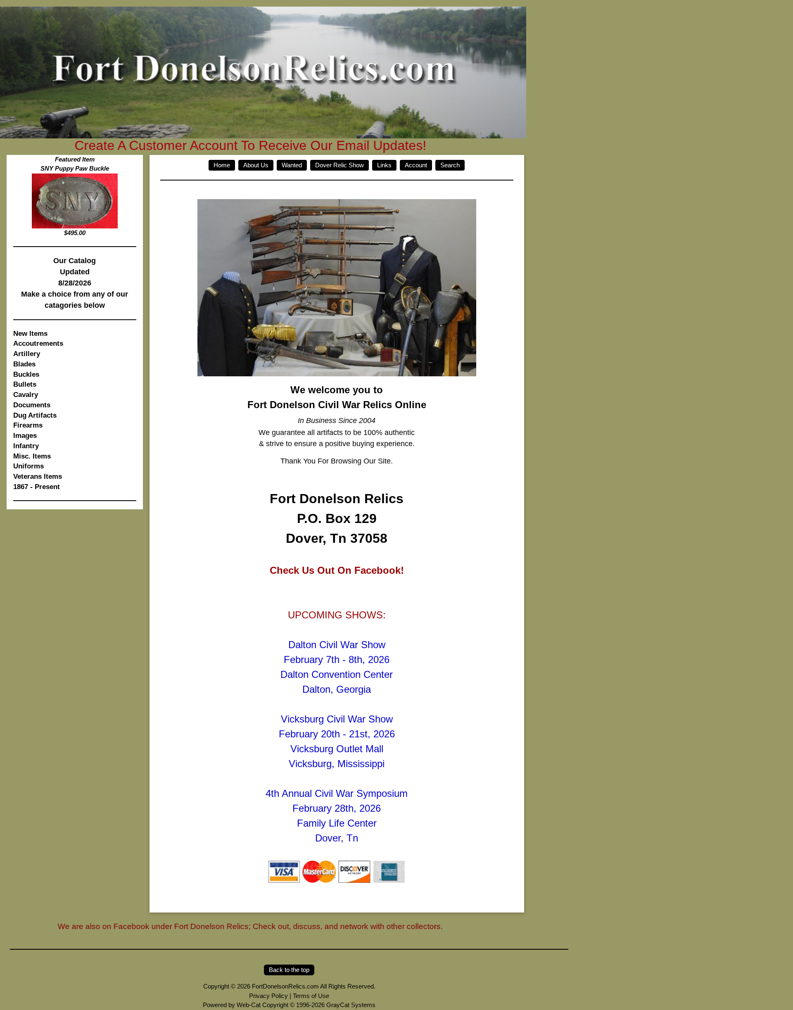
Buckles (26, 374)
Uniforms (28, 466)
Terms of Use (311, 995)
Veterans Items (37, 476)
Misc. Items (32, 456)
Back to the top (289, 969)
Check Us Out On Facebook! (337, 570)
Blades (24, 364)
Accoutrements (38, 343)
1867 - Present (36, 486)
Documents (31, 405)
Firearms (28, 425)
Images (25, 435)
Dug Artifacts (35, 415)
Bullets (24, 384)
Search (450, 165)
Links (384, 165)
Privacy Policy (268, 995)
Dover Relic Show (339, 165)
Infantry (26, 445)
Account (416, 165)
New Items (30, 333)
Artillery (26, 353)
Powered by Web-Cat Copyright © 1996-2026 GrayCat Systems (289, 1004)
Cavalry (25, 394)
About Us (255, 165)
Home (222, 165)
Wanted (292, 165)
